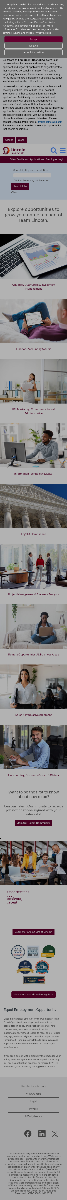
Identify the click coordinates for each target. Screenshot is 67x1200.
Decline (33, 45)
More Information (33, 52)
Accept (33, 39)
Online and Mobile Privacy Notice (32, 32)
